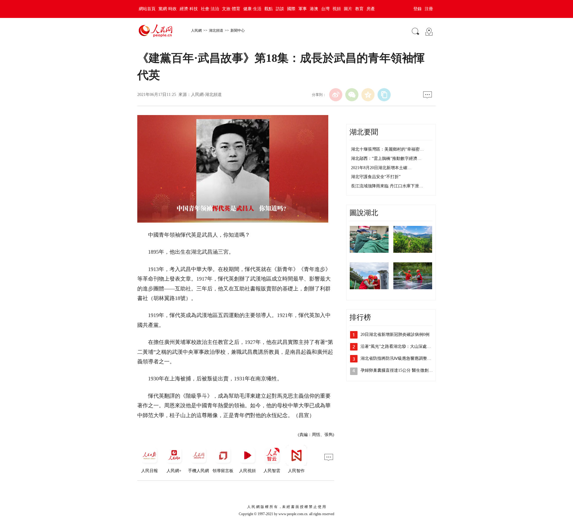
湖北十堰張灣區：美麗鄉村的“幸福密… (387, 149)
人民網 (196, 30)
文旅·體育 (231, 9)
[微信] (351, 94)
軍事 (302, 9)
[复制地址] (384, 94)
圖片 (348, 9)
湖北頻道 (216, 30)
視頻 (336, 9)
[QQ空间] (368, 94)
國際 (291, 9)
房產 (370, 9)
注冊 (429, 9)
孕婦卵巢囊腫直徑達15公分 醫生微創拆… (399, 370)
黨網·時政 (167, 9)
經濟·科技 (189, 9)
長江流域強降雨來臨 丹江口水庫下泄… (387, 186)
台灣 (325, 9)
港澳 (314, 9)
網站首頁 (147, 9)
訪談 (280, 9)
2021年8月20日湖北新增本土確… (381, 168)
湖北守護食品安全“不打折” (376, 177)
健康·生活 (252, 9)
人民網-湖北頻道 (206, 94)
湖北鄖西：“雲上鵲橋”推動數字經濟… (386, 158)
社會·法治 (210, 9)
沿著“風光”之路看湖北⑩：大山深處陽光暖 (400, 346)
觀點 (268, 9)
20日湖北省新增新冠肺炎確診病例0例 (395, 334)
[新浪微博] (335, 94)
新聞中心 (237, 30)
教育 (359, 9)
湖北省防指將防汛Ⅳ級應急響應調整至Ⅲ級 (399, 358)
